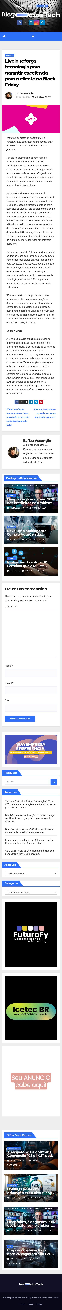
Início (22, 1304)
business (9, 55)
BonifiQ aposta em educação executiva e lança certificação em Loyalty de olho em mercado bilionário (30, 818)
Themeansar (53, 1298)
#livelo (38, 97)
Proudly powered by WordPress (16, 1298)
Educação (12, 1185)
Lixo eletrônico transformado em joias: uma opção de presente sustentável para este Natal (17, 417)
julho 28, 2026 (18, 1198)
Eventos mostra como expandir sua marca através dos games (45, 413)
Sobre (30, 1304)
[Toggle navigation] (33, 36)
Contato (38, 1304)
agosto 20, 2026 (18, 1161)
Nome (9, 666)
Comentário (11, 606)
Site (7, 700)
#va (45, 97)
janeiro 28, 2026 (19, 1259)
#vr (49, 97)
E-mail (9, 683)
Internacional (14, 1148)
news (10, 1246)
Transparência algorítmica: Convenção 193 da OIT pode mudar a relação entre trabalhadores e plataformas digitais (30, 804)
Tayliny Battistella (35, 508)
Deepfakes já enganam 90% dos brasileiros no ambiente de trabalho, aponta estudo (30, 503)
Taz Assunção (26, 93)
